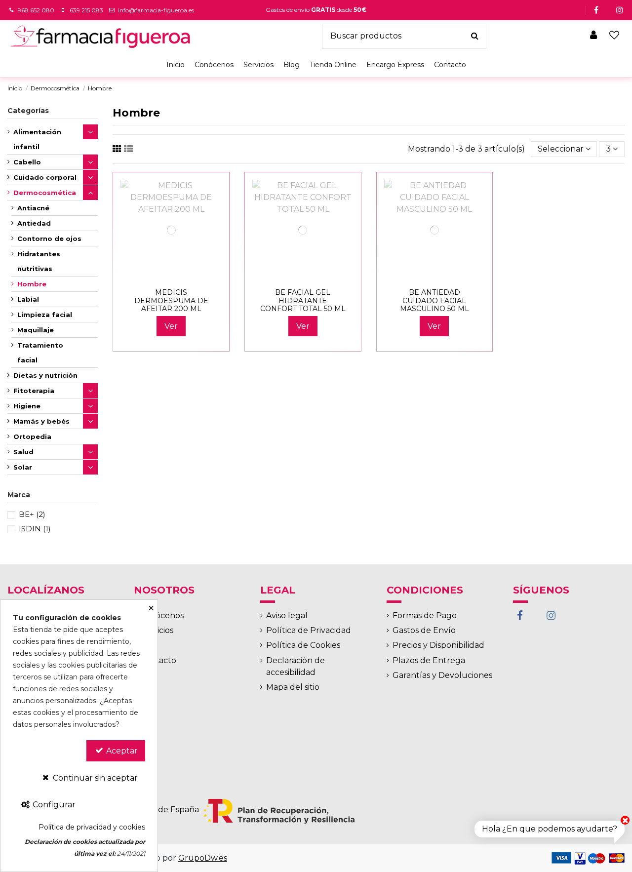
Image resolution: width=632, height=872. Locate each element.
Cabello (27, 162)
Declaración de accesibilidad (295, 666)
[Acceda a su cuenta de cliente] (594, 36)
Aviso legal (287, 615)
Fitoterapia (33, 391)
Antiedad (34, 223)
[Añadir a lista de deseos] (163, 277)
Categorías (28, 110)
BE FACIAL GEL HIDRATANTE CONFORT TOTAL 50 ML (303, 301)
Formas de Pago (425, 615)
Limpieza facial (44, 314)
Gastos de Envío (424, 630)
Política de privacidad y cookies (92, 827)
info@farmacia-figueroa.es (156, 10)
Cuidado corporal (45, 177)
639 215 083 (86, 10)
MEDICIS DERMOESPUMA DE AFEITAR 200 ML (171, 301)
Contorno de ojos (49, 238)
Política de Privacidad (308, 630)
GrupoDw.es (202, 858)
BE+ (32, 514)
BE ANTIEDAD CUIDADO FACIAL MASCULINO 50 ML (434, 301)
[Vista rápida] (179, 277)
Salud (23, 452)
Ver (171, 326)
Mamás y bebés (41, 421)
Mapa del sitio (292, 687)
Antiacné (33, 208)
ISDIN (35, 528)
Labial (28, 299)
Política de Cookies (303, 645)
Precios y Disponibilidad (438, 645)
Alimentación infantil (37, 139)
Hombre (31, 284)
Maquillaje (35, 330)
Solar (22, 467)
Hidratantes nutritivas (38, 261)
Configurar (53, 804)
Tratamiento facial (40, 352)
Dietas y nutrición (45, 375)
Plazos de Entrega (429, 660)
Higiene (26, 406)
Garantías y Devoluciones (442, 675)
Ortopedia (32, 436)
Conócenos (162, 615)
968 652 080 (36, 10)
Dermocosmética (44, 193)
